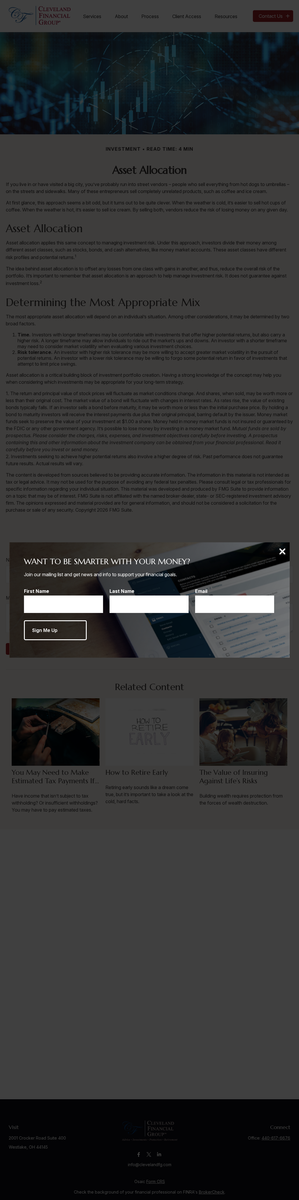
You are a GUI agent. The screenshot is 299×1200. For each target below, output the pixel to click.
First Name (36, 591)
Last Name (121, 591)
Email (201, 591)
